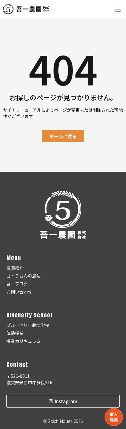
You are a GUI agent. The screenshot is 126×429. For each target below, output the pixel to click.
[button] (117, 9)
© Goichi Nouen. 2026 (63, 421)
